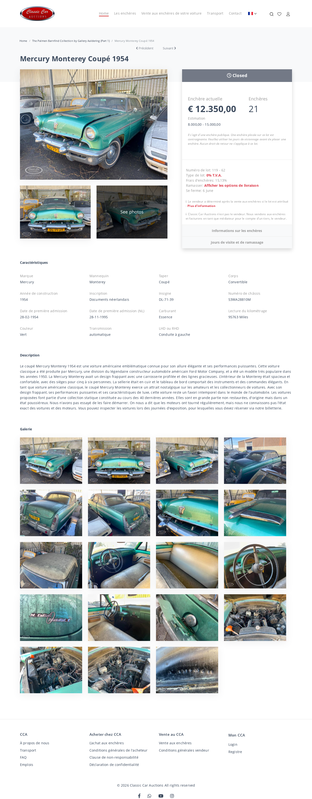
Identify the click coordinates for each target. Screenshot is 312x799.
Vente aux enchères (175, 743)
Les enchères (125, 13)
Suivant (168, 48)
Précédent (146, 48)
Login (232, 744)
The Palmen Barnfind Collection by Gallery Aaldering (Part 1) (71, 41)
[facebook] (139, 796)
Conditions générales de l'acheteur (118, 750)
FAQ (23, 757)
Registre (235, 751)
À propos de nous (34, 743)
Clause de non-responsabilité (113, 757)
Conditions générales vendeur (184, 750)
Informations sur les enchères (237, 230)
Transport (215, 13)
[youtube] (160, 796)
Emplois (26, 764)
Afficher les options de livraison (231, 185)
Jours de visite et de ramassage (237, 242)
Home (104, 13)
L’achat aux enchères (106, 743)
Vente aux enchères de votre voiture (171, 13)
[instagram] (172, 796)
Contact (235, 13)
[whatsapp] (149, 796)
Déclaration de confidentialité (114, 764)
